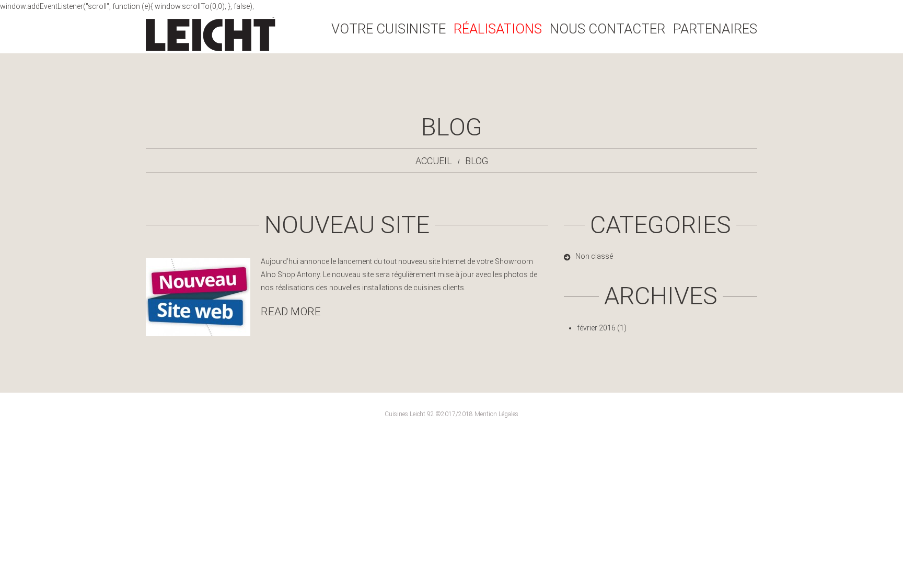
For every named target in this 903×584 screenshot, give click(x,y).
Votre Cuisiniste (388, 29)
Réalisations (498, 29)
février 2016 (596, 328)
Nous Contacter (607, 29)
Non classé (594, 256)
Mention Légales (496, 414)
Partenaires (715, 29)
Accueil (433, 160)
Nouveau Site (347, 224)
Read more (291, 311)
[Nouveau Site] (198, 297)
